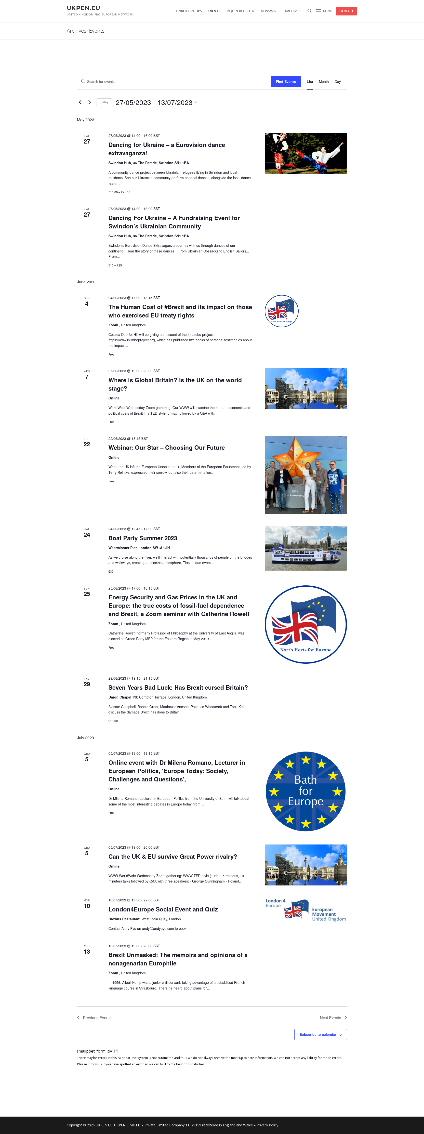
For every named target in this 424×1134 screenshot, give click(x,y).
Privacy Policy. (268, 1125)
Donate (346, 11)
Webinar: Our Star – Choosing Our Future (166, 447)
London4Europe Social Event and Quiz (163, 909)
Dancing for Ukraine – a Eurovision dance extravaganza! (166, 148)
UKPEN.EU (83, 8)
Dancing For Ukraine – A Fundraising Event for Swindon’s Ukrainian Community (174, 221)
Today (104, 102)
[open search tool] (309, 11)
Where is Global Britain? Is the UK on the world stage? (175, 384)
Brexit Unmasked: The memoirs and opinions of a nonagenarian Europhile (178, 958)
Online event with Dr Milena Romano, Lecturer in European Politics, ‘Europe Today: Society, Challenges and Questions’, (176, 770)
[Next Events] (90, 102)
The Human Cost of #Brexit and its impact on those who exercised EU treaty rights (180, 311)
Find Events (286, 81)
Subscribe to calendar (318, 1034)
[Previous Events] (80, 102)
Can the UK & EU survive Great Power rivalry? (172, 856)
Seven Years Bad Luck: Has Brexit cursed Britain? (178, 687)
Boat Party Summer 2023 (142, 538)
